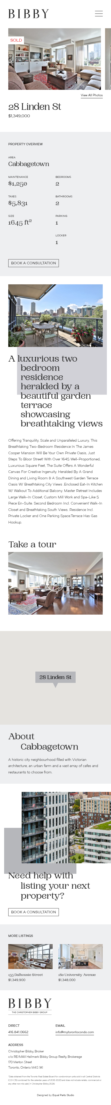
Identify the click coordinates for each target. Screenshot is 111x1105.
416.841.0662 (18, 1032)
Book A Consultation (33, 263)
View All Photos (92, 95)
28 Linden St (55, 678)
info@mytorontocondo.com (75, 1032)
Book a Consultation (33, 912)
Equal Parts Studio (63, 1095)
